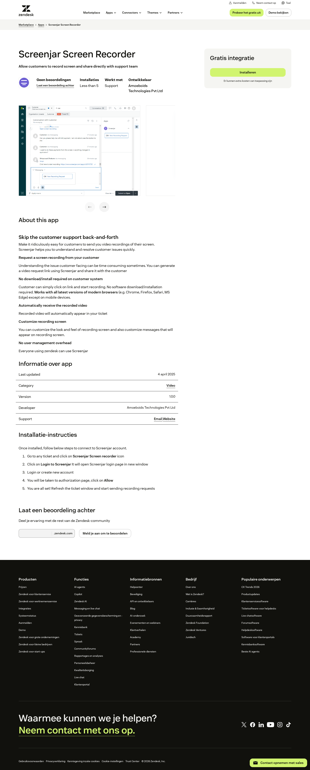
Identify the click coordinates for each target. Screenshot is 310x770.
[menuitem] (286, 3)
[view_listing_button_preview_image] (79, 150)
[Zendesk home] (28, 10)
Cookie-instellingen (112, 761)
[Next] (104, 207)
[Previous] (90, 207)
